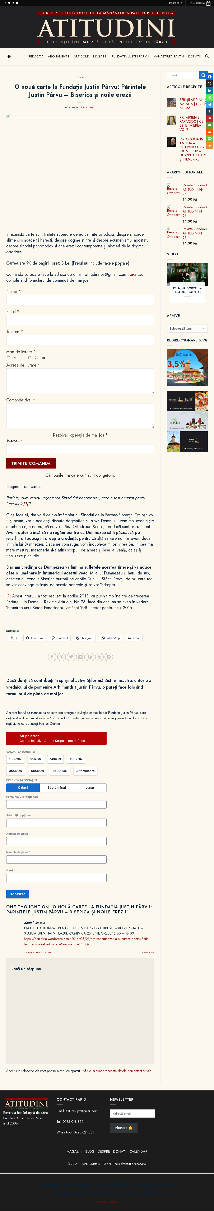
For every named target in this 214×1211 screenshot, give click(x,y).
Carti (80, 77)
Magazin (100, 56)
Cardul (10, 870)
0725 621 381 (84, 1132)
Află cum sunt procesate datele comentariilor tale (117, 1070)
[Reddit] (209, 132)
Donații (194, 56)
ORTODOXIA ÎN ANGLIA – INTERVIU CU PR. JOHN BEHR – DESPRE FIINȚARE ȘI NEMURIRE (193, 149)
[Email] (209, 125)
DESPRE (104, 1151)
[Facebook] (209, 76)
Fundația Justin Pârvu (130, 56)
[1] (8, 596)
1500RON (60, 771)
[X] (209, 83)
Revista (18, 56)
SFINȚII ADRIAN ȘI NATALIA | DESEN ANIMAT (193, 104)
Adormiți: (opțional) (19, 815)
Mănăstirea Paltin (169, 56)
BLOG (90, 1151)
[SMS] (209, 138)
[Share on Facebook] (52, 657)
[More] (209, 145)
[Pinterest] (209, 118)
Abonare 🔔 (123, 1127)
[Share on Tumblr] (99, 657)
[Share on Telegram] (108, 657)
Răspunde (148, 952)
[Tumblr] (209, 111)
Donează (18, 894)
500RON (37, 771)
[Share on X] (61, 657)
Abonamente (58, 56)
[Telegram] (209, 104)
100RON (15, 759)
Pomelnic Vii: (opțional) (22, 796)
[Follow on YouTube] (17, 3)
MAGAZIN (74, 1151)
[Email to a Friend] (80, 657)
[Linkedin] (209, 90)
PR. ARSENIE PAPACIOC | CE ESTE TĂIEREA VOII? (191, 124)
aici (133, 274)
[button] (174, 2)
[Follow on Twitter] (9, 3)
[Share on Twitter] (71, 657)
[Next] (210, 285)
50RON (55, 759)
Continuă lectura (107, 1202)
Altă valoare (85, 771)
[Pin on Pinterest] (90, 657)
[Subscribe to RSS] (13, 3)
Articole (81, 56)
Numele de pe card (18, 852)
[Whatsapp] (209, 97)
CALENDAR (138, 1151)
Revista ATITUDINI (100, 1164)
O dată (23, 788)
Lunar (89, 788)
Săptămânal (56, 788)
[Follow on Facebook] (5, 3)
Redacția (35, 56)
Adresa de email (17, 833)
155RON (76, 759)
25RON (35, 759)
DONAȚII (119, 1151)
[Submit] (203, 75)
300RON (15, 771)
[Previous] (164, 285)
